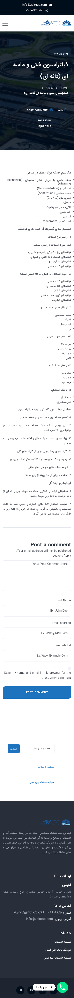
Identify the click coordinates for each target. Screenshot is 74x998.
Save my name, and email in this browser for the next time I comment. (37, 675)
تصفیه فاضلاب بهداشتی (57, 957)
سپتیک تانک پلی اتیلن (58, 950)
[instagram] (20, 990)
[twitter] (42, 990)
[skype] (31, 990)
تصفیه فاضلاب (46, 767)
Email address (61, 623)
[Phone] (62, 987)
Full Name (64, 600)
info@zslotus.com (35, 5)
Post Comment (37, 110)
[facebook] (54, 990)
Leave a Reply (62, 556)
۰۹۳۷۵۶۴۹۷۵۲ (35, 10)
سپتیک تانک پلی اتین (41, 782)
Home (64, 88)
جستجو (13, 749)
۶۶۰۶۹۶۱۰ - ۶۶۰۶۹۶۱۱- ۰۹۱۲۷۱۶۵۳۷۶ (38, 912)
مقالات (49, 88)
